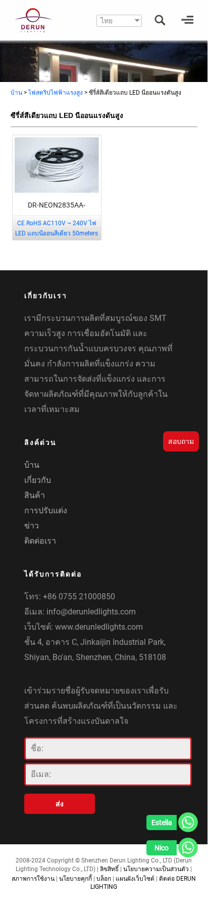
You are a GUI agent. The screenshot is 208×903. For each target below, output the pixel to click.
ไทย (106, 21)
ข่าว (31, 525)
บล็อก (103, 878)
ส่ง (60, 804)
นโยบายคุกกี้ (75, 878)
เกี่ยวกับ (37, 480)
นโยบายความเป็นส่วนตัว (156, 869)
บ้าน (16, 92)
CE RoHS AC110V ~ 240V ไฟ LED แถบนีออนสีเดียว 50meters (56, 228)
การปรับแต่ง (45, 510)
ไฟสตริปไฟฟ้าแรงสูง (55, 92)
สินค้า (34, 495)
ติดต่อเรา (40, 541)
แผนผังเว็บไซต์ (135, 878)
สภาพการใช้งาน (33, 878)
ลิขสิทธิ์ (109, 869)
